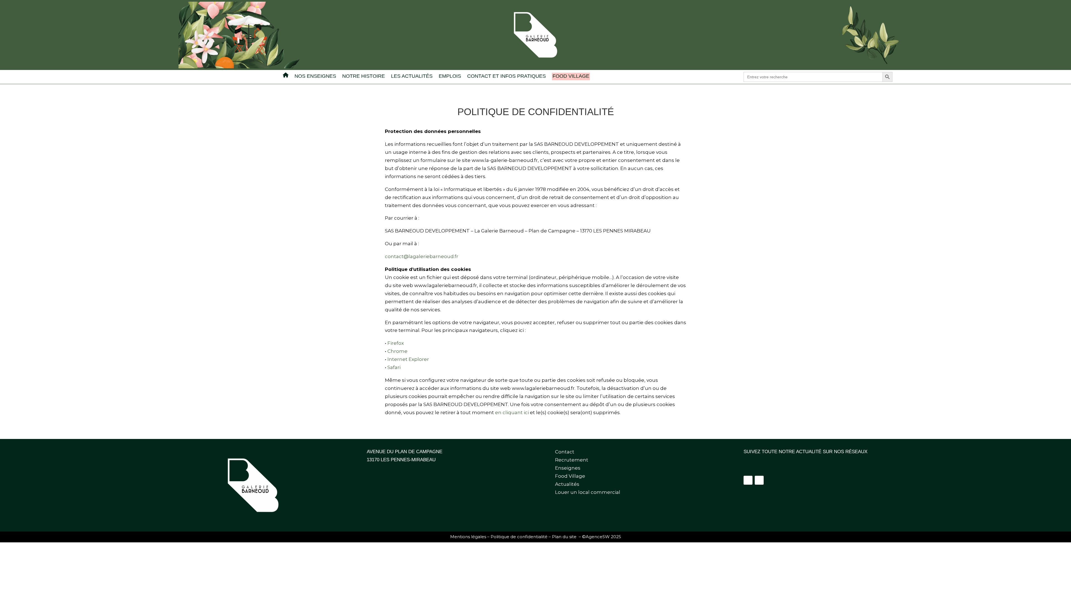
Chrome (397, 351)
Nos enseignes (315, 76)
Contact (564, 452)
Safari (394, 367)
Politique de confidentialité (519, 536)
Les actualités (412, 76)
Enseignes (567, 468)
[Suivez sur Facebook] (748, 480)
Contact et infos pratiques (506, 76)
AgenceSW (598, 536)
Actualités (567, 484)
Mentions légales (468, 536)
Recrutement (571, 460)
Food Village (571, 76)
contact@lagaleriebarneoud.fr (421, 256)
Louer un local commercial (587, 492)
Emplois (450, 76)
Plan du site (564, 536)
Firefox (395, 343)
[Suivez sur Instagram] (759, 480)
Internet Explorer (408, 359)
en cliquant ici (512, 412)
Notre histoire (363, 76)
